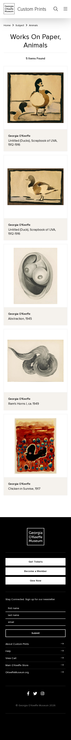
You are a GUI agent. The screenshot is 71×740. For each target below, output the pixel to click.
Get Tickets (36, 561)
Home (7, 25)
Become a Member (35, 571)
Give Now (35, 580)
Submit (35, 633)
